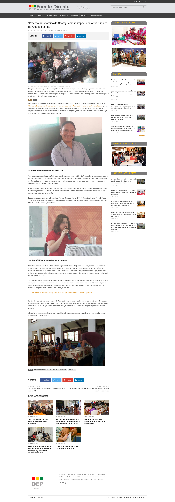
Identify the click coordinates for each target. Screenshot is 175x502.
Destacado (72, 369)
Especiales (64, 15)
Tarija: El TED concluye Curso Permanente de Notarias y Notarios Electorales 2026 (94, 421)
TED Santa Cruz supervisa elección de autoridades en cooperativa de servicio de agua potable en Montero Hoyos (68, 421)
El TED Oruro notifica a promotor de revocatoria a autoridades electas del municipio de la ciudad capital (122, 203)
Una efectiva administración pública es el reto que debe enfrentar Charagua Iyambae (62, 293)
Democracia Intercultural (58, 369)
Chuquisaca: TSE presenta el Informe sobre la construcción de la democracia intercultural (123, 214)
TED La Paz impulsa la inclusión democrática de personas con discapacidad (38, 421)
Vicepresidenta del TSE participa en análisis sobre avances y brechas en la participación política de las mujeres (122, 128)
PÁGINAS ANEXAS (96, 15)
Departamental (52, 15)
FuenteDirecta (35, 497)
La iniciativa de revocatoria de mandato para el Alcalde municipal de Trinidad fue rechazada (123, 192)
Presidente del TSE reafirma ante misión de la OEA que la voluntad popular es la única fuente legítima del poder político (123, 82)
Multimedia (74, 15)
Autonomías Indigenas (41, 369)
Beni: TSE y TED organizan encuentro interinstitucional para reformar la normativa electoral (122, 117)
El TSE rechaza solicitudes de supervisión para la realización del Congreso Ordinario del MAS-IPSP (124, 181)
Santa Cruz (66, 30)
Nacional (41, 15)
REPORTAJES (84, 15)
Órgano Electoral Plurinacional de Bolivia (132, 497)
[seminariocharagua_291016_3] (67, 342)
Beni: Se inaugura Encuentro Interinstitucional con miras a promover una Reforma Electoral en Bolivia (123, 106)
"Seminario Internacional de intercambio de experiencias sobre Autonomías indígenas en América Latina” (65, 106)
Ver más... (143, 136)
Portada (32, 15)
